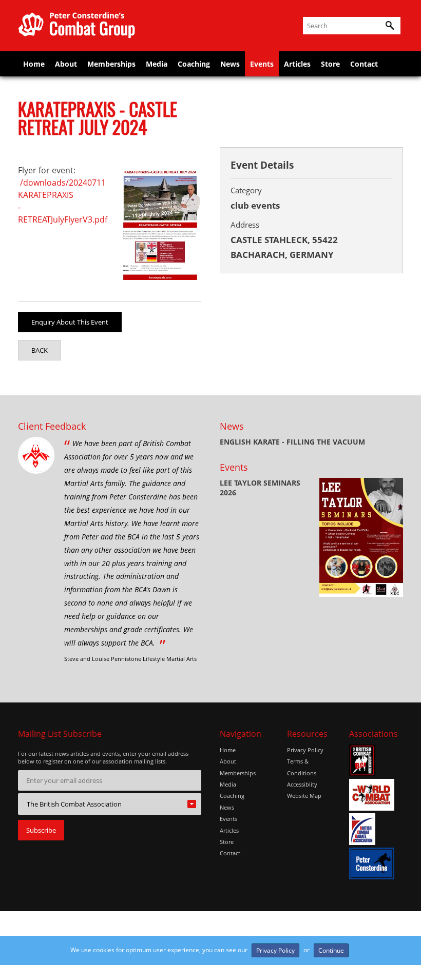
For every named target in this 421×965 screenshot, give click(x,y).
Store (330, 64)
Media (156, 64)
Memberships (111, 64)
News (230, 64)
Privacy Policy (305, 750)
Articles (297, 64)
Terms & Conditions (301, 766)
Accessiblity (302, 784)
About (66, 64)
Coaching (194, 64)
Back (39, 350)
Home (34, 64)
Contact (364, 64)
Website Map (304, 795)
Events (262, 64)
